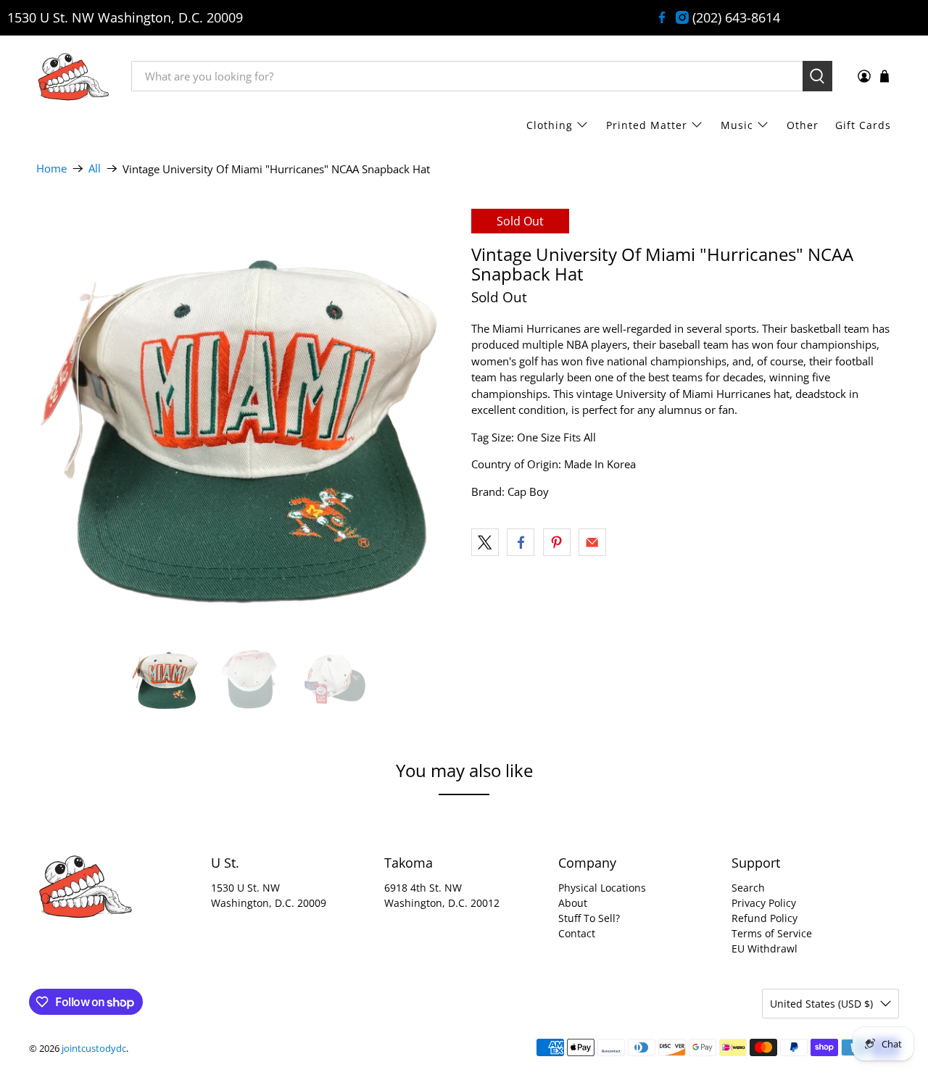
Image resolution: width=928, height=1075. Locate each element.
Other (803, 125)
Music (737, 125)
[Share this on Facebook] (520, 542)
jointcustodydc (94, 1048)
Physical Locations (602, 888)
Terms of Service (772, 933)
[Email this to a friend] (592, 542)
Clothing (549, 125)
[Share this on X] (485, 542)
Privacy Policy (764, 903)
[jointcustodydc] (73, 76)
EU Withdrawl (765, 948)
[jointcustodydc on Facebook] (661, 17)
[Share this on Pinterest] (557, 542)
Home (51, 168)
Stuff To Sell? (589, 918)
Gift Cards (863, 125)
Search (748, 888)
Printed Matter (646, 125)
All (94, 168)
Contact (576, 933)
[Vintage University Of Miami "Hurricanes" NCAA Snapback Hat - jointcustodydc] (246, 419)
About (572, 903)
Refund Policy (765, 918)
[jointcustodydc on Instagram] (682, 17)
